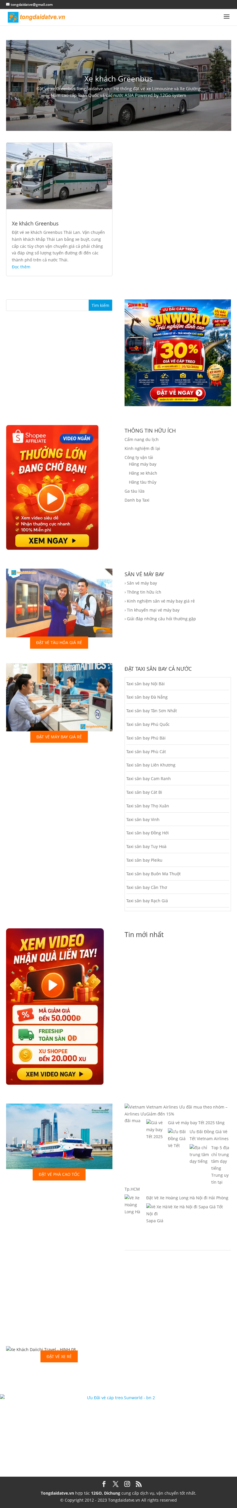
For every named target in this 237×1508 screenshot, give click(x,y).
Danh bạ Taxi (137, 500)
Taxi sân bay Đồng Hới (147, 833)
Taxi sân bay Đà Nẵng (147, 697)
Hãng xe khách (143, 473)
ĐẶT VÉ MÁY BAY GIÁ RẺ (59, 736)
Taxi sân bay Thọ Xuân (147, 806)
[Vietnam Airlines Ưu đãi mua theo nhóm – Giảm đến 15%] (135, 1127)
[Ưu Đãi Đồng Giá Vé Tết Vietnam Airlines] (179, 1159)
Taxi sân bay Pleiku (144, 860)
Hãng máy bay (142, 464)
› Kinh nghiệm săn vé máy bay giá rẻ (160, 601)
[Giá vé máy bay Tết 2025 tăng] (157, 1143)
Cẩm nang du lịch (142, 439)
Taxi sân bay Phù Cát (146, 751)
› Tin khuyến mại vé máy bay (152, 610)
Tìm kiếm (100, 305)
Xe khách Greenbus (118, 78)
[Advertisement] (59, 1288)
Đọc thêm (21, 267)
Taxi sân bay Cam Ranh (148, 778)
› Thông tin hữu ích (143, 592)
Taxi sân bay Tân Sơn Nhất (151, 710)
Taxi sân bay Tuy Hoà (146, 846)
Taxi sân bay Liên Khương (150, 765)
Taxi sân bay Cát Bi (144, 792)
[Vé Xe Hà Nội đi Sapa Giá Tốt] (157, 1227)
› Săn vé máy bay (141, 583)
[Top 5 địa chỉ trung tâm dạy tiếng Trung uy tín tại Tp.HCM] (200, 1182)
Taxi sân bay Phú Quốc (148, 724)
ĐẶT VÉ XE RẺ (59, 1356)
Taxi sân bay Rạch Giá (147, 900)
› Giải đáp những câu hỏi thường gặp (160, 618)
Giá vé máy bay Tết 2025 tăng (196, 1122)
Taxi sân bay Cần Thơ (146, 887)
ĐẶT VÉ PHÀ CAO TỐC (59, 1174)
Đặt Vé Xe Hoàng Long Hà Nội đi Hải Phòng (187, 1197)
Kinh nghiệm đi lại (142, 448)
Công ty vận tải (139, 457)
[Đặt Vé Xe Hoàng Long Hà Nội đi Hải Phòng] (135, 1225)
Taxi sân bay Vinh (143, 819)
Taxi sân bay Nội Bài (145, 683)
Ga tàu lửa (135, 491)
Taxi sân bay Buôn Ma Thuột (153, 873)
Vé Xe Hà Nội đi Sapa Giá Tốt (195, 1206)
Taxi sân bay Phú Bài (146, 738)
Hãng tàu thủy (142, 482)
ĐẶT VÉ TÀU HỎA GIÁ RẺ (59, 642)
